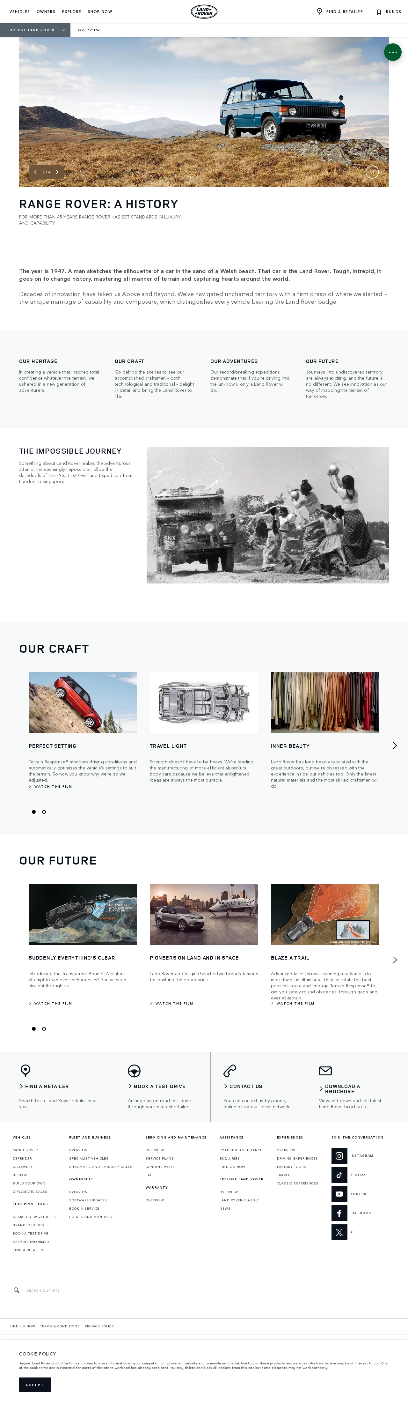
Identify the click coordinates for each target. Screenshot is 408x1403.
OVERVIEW (78, 1150)
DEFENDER (22, 1158)
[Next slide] (57, 172)
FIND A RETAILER (28, 1250)
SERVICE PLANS (160, 1158)
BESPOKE (21, 1175)
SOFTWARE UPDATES (88, 1200)
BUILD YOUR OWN (29, 1183)
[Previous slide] (35, 172)
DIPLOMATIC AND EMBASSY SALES (101, 1166)
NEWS (225, 1208)
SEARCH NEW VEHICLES (34, 1216)
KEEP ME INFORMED (31, 1241)
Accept (35, 1385)
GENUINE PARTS (160, 1166)
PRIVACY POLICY (99, 1326)
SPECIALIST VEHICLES (89, 1158)
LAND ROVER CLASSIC (239, 1200)
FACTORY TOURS (291, 1166)
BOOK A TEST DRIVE (30, 1233)
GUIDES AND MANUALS (90, 1216)
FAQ (149, 1175)
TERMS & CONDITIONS (60, 1326)
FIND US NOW (232, 1166)
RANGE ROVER (25, 1150)
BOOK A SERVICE (84, 1208)
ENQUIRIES (230, 1158)
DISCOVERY (23, 1166)
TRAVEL (283, 1175)
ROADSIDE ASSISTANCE (241, 1150)
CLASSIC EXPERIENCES (297, 1183)
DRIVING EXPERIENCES (297, 1158)
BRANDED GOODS (28, 1225)
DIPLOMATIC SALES (30, 1191)
